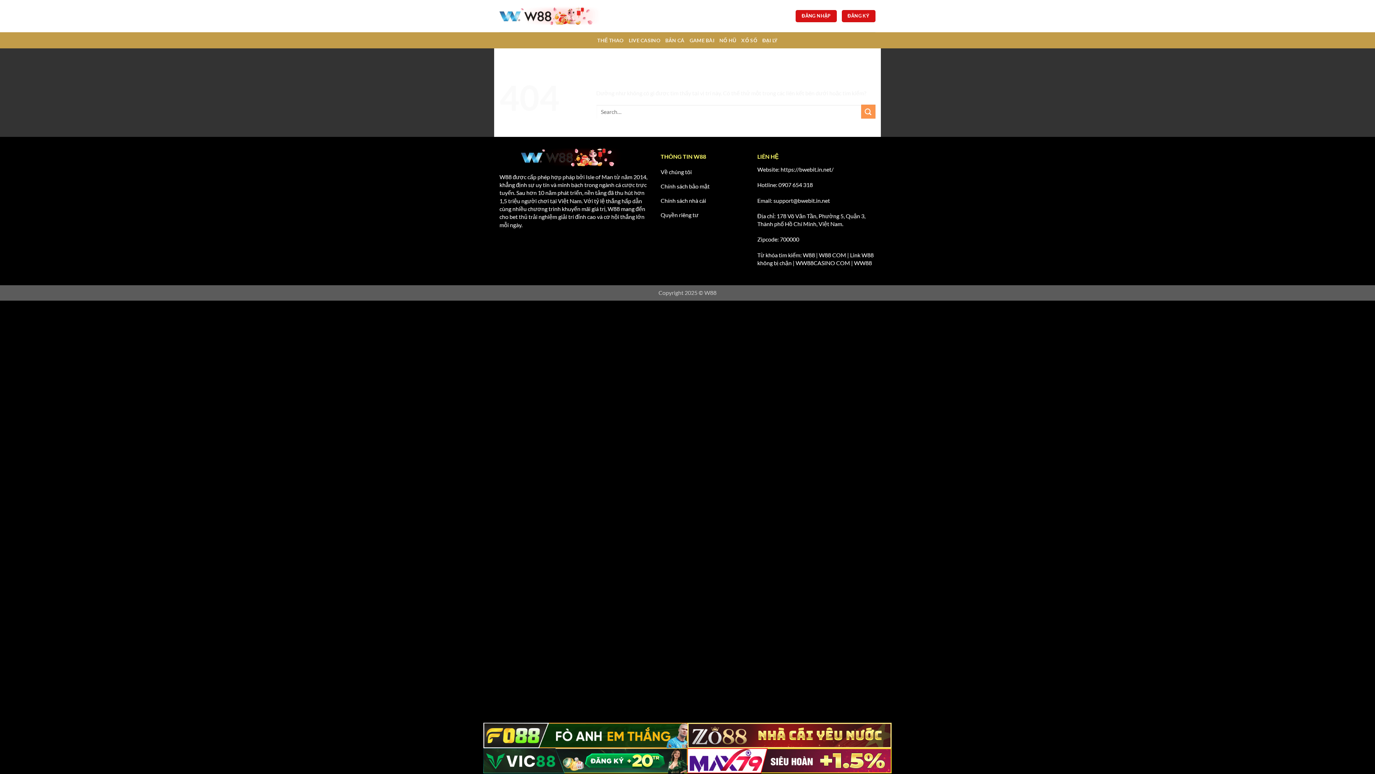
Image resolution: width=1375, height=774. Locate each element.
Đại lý (770, 40)
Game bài (702, 40)
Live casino (644, 40)
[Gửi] (868, 112)
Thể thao (610, 40)
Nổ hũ (727, 40)
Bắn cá (675, 40)
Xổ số (749, 40)
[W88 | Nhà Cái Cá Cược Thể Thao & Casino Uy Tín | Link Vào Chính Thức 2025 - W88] (553, 16)
